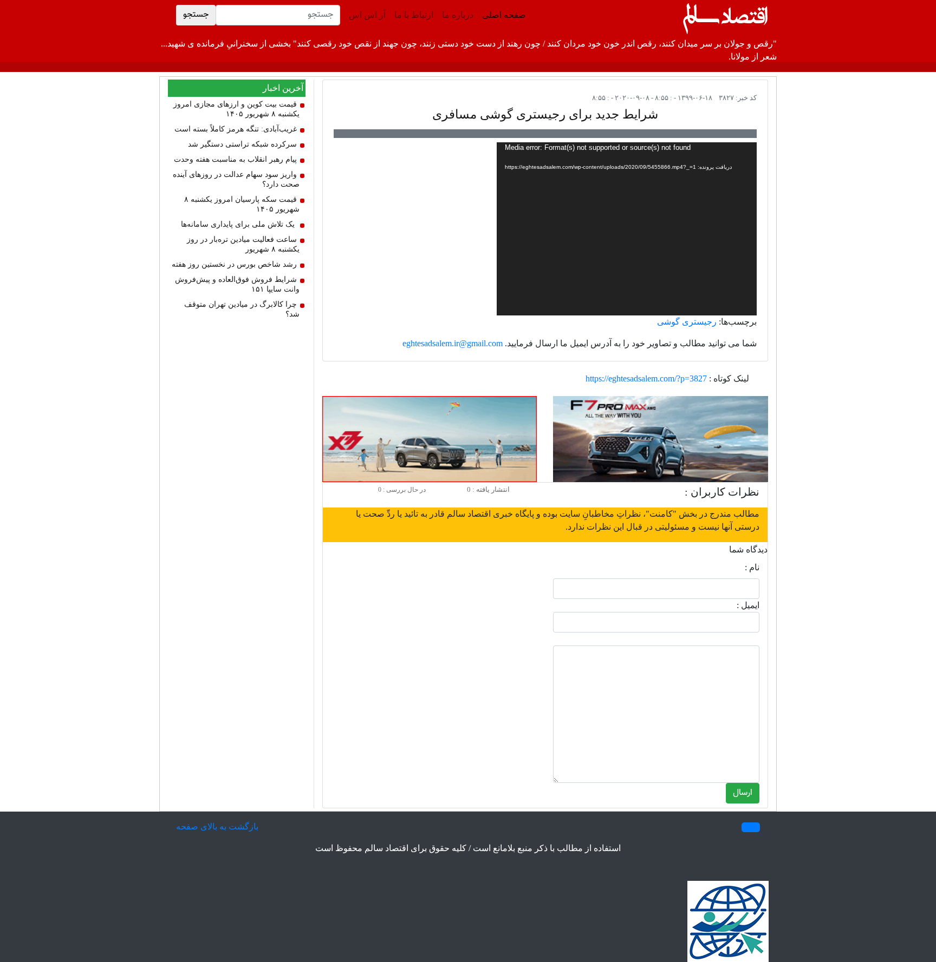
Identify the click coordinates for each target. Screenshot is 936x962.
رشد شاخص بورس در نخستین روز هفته (234, 264)
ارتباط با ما (413, 14)
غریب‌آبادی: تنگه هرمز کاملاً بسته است (235, 129)
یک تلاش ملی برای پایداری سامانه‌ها (238, 224)
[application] (627, 228)
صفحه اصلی (502, 14)
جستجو (196, 15)
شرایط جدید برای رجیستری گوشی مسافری (545, 114)
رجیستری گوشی (687, 321)
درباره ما (457, 14)
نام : (752, 567)
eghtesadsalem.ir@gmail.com (452, 343)
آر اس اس (367, 14)
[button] (751, 827)
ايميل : (748, 605)
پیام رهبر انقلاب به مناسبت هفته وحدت (235, 159)
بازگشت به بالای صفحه (217, 826)
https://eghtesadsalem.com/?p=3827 (646, 378)
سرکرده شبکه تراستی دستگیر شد (242, 144)
